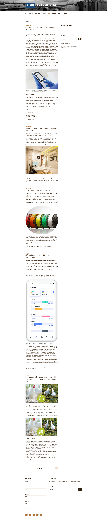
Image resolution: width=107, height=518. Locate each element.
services (44, 13)
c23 (26, 13)
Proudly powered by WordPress (55, 514)
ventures (31, 13)
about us (54, 13)
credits (65, 13)
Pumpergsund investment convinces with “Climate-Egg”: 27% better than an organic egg (41, 379)
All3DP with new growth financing (38, 190)
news (49, 13)
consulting (37, 13)
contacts (27, 498)
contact (59, 13)
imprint (26, 489)
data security (27, 508)
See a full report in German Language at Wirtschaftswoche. (39, 246)
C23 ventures (47, 5)
